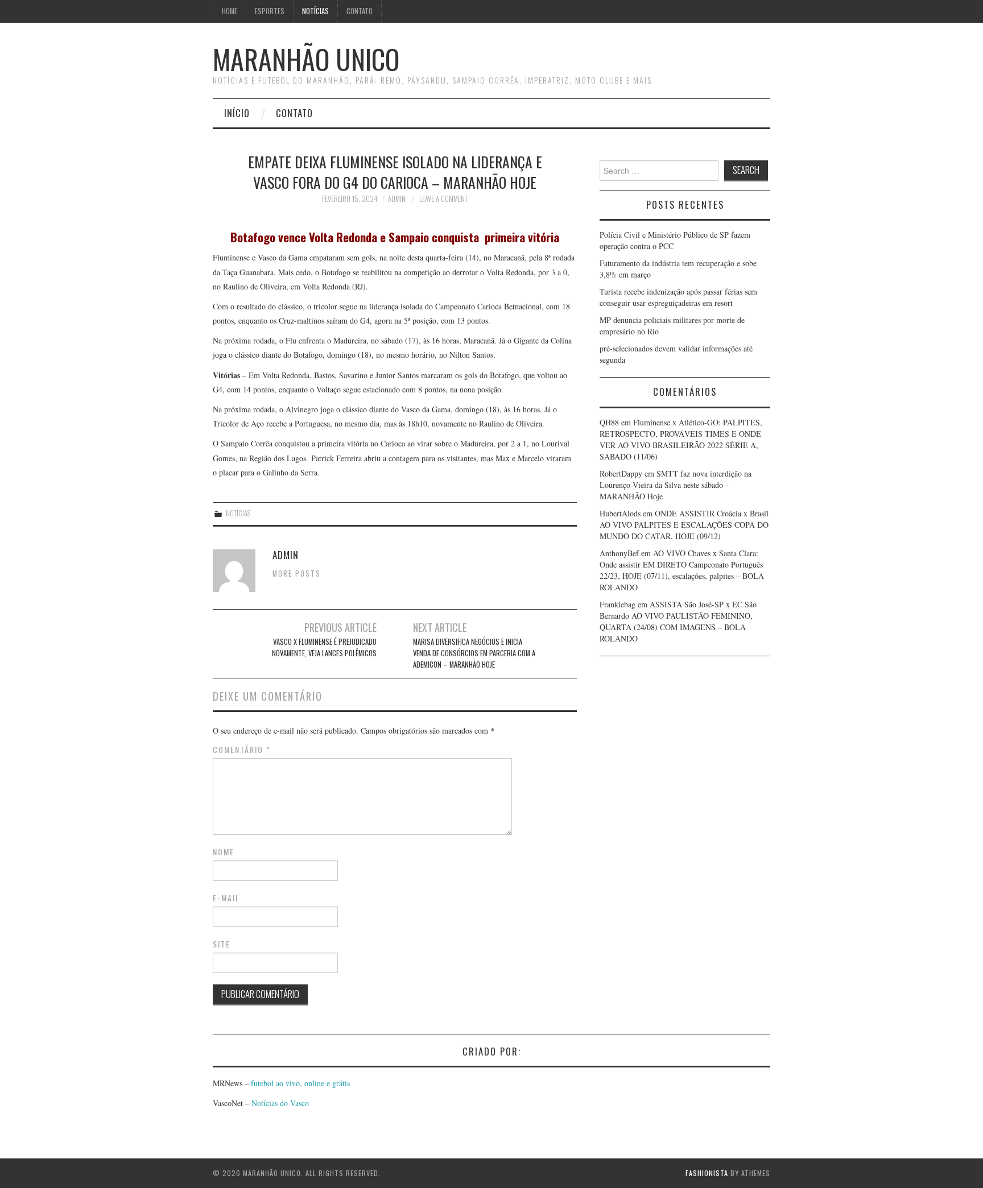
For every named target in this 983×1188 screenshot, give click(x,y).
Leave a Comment (443, 198)
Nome (223, 852)
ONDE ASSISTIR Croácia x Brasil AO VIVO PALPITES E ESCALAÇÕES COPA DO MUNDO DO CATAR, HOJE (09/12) (684, 524)
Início (237, 113)
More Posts (296, 573)
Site (221, 944)
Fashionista (706, 1173)
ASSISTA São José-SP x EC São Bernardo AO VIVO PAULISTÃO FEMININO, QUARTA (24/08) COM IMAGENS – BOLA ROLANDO (678, 621)
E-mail (226, 898)
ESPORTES (269, 11)
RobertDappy (621, 473)
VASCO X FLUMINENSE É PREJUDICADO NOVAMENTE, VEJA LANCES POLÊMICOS (324, 647)
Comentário (242, 749)
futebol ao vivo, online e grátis (300, 1083)
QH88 (609, 422)
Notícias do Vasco (279, 1103)
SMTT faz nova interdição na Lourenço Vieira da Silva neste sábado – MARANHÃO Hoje (675, 485)
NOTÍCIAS (315, 11)
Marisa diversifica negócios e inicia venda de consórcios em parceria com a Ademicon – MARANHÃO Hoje (474, 653)
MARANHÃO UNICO (306, 59)
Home (229, 11)
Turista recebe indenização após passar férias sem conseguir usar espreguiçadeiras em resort (678, 297)
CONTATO (359, 11)
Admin (397, 198)
